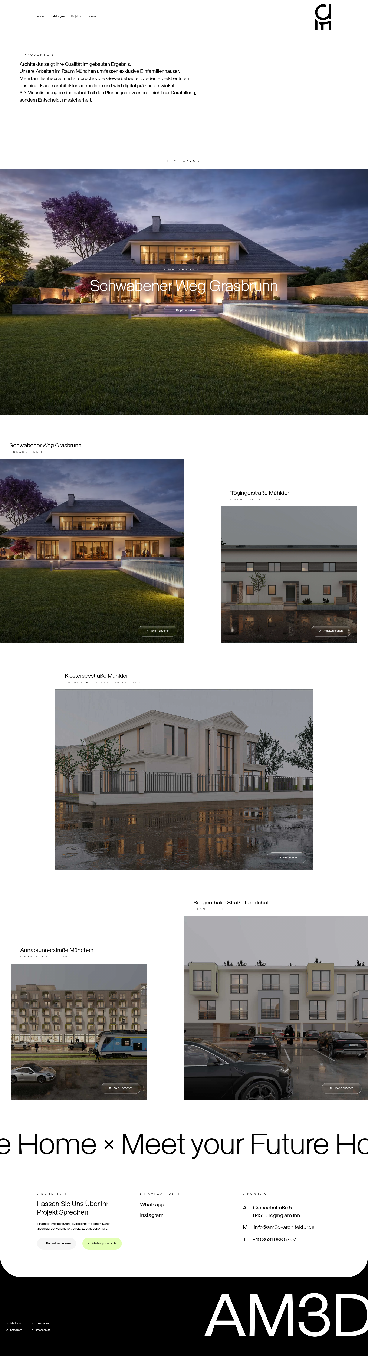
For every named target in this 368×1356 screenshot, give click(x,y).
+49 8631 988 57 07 (274, 1240)
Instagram (152, 1215)
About (41, 16)
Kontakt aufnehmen (58, 1243)
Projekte (76, 16)
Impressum (42, 1323)
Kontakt (92, 16)
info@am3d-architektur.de (284, 1227)
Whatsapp (152, 1205)
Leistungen (58, 16)
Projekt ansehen (186, 310)
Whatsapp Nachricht (104, 1243)
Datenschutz (42, 1330)
